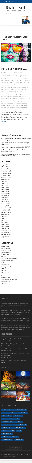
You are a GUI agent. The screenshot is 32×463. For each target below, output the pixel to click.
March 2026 (5, 167)
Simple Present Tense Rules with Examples (13, 339)
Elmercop (4, 154)
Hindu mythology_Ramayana (9, 258)
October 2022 (5, 210)
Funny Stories (5, 66)
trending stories (20, 109)
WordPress (27, 454)
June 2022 (4, 218)
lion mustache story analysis (12, 78)
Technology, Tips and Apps (9, 279)
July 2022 (4, 216)
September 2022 (6, 212)
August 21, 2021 (6, 72)
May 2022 (4, 220)
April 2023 (4, 199)
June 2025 (4, 183)
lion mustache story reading (19, 85)
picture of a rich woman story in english (15, 99)
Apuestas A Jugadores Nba (9, 142)
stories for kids (5, 277)
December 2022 (6, 208)
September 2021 (6, 234)
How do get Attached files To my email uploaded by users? (14, 150)
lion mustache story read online (13, 84)
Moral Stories (5, 271)
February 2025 (5, 189)
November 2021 (6, 232)
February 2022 (5, 226)
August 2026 (5, 165)
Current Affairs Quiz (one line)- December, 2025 (14, 348)
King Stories (5, 264)
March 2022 (5, 224)
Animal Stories (13, 75)
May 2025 (4, 185)
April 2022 (4, 222)
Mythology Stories (9, 93)
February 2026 (5, 169)
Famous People (5, 252)
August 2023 (5, 197)
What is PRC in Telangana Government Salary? (14, 344)
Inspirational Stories (19, 77)
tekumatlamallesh (11, 109)
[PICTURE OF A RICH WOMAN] (16, 53)
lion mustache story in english (14, 80)
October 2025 (5, 175)
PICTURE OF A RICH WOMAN (14, 69)
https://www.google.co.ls (8, 138)
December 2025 (6, 171)
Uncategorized (5, 281)
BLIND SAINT (26, 147)
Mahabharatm (5, 269)
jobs (2, 262)
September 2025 (6, 177)
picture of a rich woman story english (13, 94)
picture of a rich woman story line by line (13, 102)
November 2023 (6, 195)
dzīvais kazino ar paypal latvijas (10, 147)
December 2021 (6, 230)
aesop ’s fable (6, 75)
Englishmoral (15, 7)
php (2, 275)
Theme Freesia (19, 454)
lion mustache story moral (12, 82)
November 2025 (6, 173)
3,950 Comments (17, 72)
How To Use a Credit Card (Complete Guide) (13, 360)
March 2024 (5, 191)
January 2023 (5, 206)
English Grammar (6, 250)
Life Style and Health (7, 267)
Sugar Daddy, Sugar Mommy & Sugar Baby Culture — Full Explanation (15, 354)
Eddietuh (4, 150)
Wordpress (4, 283)
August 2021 (5, 236)
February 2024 (5, 193)
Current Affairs (5, 248)
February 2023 (5, 204)
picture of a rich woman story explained (15, 98)
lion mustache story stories (19, 87)
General (3, 256)
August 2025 (5, 179)
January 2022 (5, 228)
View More (5, 122)
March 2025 (5, 187)
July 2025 (4, 181)
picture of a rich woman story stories (14, 105)
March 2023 (5, 202)
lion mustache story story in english (15, 88)
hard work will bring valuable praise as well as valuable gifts (15, 154)
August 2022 (5, 214)
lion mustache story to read (11, 91)
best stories (21, 75)
